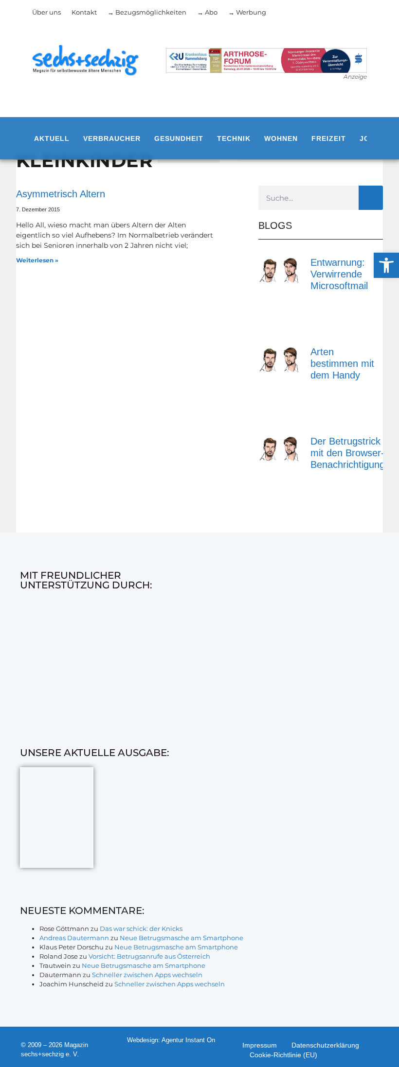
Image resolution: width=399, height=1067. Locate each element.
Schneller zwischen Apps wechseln (147, 975)
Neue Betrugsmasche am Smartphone (181, 938)
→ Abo (207, 12)
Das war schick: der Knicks (141, 928)
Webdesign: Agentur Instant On (171, 1040)
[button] (386, 265)
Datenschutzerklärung (325, 1045)
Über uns (46, 12)
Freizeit (328, 138)
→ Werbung (247, 12)
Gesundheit (178, 138)
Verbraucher (112, 138)
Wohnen (281, 138)
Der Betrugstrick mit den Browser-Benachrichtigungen (353, 453)
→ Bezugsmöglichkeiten (147, 12)
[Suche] (371, 198)
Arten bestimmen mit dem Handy (342, 363)
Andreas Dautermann (74, 938)
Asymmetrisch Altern (60, 194)
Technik (234, 138)
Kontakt (84, 12)
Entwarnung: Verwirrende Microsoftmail (339, 274)
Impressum (259, 1045)
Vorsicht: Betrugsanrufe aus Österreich (149, 956)
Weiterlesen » (37, 260)
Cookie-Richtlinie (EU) (283, 1055)
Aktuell (52, 138)
